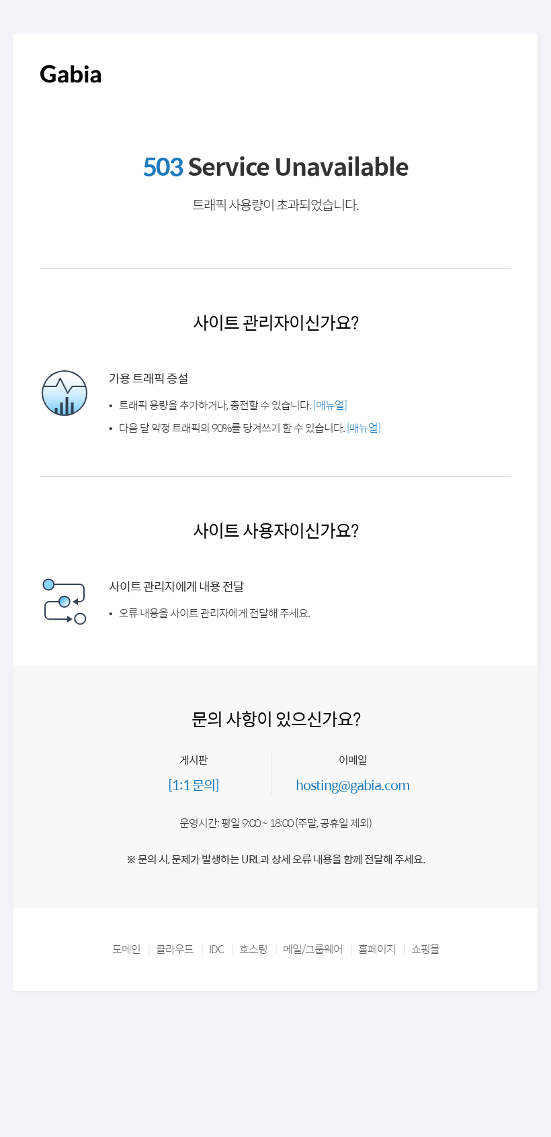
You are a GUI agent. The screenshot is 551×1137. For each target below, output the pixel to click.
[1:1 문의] (193, 784)
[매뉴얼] (330, 404)
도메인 (126, 948)
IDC (216, 948)
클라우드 (175, 948)
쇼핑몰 (425, 948)
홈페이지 (377, 948)
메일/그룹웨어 (313, 948)
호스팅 (253, 948)
